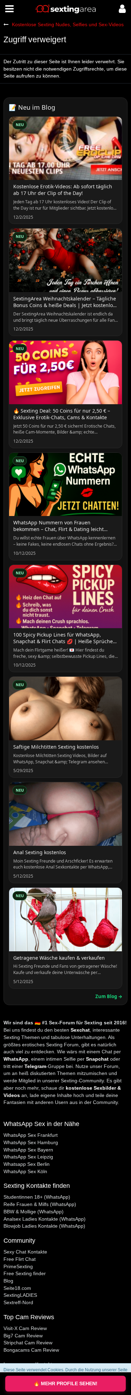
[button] (9, 8)
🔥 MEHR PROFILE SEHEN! (65, 1383)
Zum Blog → (108, 996)
